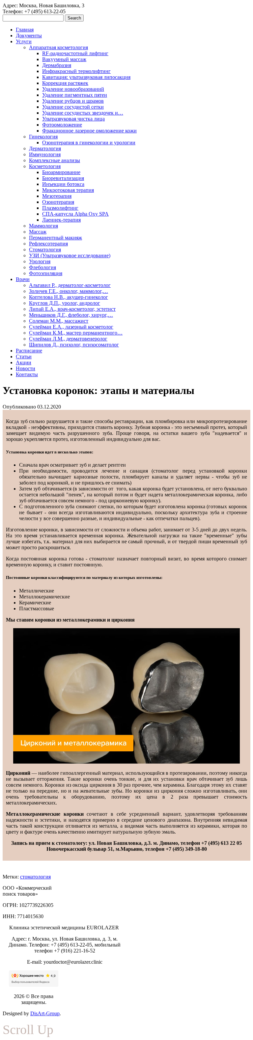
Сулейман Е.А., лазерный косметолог (71, 327)
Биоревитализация (63, 178)
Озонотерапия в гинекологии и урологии (88, 142)
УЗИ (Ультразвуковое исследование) (69, 255)
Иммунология (45, 154)
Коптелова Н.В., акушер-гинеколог (68, 297)
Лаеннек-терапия (61, 220)
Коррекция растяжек (65, 83)
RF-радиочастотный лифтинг (75, 53)
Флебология (42, 267)
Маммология (43, 226)
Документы (29, 35)
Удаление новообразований (73, 89)
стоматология (35, 876)
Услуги (24, 41)
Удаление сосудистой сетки (73, 107)
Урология (39, 261)
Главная (25, 29)
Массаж (37, 231)
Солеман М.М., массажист (58, 321)
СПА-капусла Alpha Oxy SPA (75, 214)
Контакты (27, 374)
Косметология (45, 166)
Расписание (29, 350)
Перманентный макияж (55, 237)
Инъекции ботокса (63, 184)
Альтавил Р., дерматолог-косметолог (70, 285)
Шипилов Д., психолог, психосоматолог (74, 344)
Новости (25, 368)
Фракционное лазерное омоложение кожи (89, 130)
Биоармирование (61, 172)
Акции (23, 362)
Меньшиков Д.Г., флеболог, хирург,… (71, 315)
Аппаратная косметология (58, 47)
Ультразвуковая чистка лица (73, 119)
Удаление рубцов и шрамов (73, 101)
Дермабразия (56, 65)
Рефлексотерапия (48, 243)
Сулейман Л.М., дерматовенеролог (68, 338)
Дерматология (45, 148)
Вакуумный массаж (64, 59)
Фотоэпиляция (45, 273)
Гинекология (43, 136)
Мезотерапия (56, 196)
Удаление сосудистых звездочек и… (82, 113)
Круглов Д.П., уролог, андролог (64, 303)
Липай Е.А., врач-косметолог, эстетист (72, 309)
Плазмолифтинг (60, 208)
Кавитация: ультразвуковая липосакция (86, 77)
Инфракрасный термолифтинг (76, 71)
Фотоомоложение (62, 124)
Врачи (23, 279)
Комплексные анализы (54, 160)
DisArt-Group (45, 1013)
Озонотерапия (58, 202)
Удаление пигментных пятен (74, 95)
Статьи (24, 356)
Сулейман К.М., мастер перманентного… (76, 333)
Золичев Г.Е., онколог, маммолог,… (68, 291)
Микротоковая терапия (68, 190)
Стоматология (45, 249)
